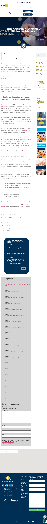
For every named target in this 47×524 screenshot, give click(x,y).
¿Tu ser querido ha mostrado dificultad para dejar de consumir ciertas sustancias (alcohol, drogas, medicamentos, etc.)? (16, 247)
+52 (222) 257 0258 (8, 495)
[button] (10, 13)
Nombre (4, 425)
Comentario (5, 410)
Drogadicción (39, 67)
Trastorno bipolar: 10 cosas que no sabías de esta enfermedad (17, 400)
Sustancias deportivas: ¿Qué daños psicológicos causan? (16, 393)
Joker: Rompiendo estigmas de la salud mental (14, 387)
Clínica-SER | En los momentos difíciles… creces (14, 297)
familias (6, 166)
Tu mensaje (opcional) (33, 492)
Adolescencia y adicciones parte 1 (12, 339)
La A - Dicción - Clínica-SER (10, 369)
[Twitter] (7, 485)
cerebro (25, 119)
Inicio (18, 2)
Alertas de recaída (8, 363)
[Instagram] (5, 485)
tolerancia (25, 130)
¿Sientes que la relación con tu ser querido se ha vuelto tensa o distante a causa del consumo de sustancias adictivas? (16, 254)
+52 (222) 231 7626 (8, 494)
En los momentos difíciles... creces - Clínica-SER (14, 309)
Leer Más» (38, 85)
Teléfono (31, 483)
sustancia (28, 136)
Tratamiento (22, 2)
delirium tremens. (25, 150)
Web (3, 434)
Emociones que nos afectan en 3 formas (13, 333)
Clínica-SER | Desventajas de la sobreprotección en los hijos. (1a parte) (17, 285)
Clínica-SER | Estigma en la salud (11, 291)
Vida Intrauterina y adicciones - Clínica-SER (13, 357)
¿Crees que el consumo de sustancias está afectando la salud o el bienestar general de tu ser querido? (16, 260)
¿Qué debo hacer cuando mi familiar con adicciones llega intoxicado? (41, 83)
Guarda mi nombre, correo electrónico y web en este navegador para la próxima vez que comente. (16, 441)
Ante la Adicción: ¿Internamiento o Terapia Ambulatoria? (41, 101)
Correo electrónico (6, 429)
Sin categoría (39, 74)
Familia (37, 69)
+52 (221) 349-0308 (10, 220)
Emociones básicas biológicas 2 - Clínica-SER (14, 351)
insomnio (29, 147)
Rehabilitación (39, 73)
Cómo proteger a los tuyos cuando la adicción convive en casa (41, 107)
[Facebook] (3, 485)
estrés (16, 185)
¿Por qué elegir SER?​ (24, 5)
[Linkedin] (10, 485)
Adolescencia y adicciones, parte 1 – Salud (13, 345)
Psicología (38, 70)
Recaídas (38, 72)
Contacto (31, 7)
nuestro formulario (25, 201)
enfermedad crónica (17, 85)
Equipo (19, 5)
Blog (30, 5)
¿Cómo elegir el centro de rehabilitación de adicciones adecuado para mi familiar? (41, 95)
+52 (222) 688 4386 (8, 491)
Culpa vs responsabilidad (10, 381)
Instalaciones (28, 2)
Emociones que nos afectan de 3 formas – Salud (14, 327)
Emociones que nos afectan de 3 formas (13, 321)
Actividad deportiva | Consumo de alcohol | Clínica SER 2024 (17, 375)
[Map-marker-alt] (12, 485)
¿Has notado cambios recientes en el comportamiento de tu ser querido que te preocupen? (15, 241)
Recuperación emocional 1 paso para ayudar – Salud (15, 315)
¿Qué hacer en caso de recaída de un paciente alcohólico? (41, 88)
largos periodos (27, 117)
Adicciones (38, 62)
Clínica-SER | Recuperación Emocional (12, 303)
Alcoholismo (39, 63)
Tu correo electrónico (33, 487)
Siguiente (23, 268)
